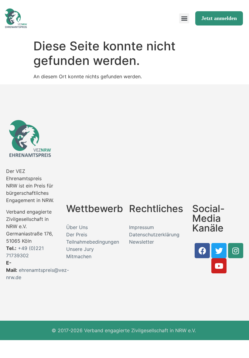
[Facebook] (202, 250)
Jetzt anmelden (219, 18)
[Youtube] (219, 265)
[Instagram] (235, 250)
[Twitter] (219, 250)
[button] (184, 18)
